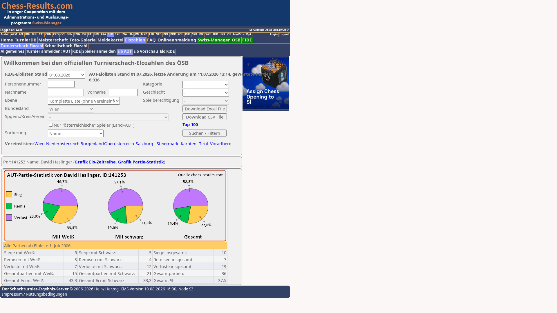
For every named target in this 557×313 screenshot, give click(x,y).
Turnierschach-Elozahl (22, 45)
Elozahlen (135, 40)
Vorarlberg (221, 143)
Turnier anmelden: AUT (48, 51)
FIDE (247, 40)
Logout (284, 34)
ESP (84, 34)
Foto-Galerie (83, 40)
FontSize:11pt (242, 34)
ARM (14, 34)
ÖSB (236, 40)
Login (274, 34)
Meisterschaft (53, 40)
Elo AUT (124, 51)
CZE (62, 34)
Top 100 (190, 124)
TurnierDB (26, 40)
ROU (180, 34)
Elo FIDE (167, 51)
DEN (70, 34)
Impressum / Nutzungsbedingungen (34, 294)
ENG (77, 34)
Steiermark (167, 143)
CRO (56, 34)
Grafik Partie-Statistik (141, 162)
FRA (103, 34)
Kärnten (188, 143)
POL (166, 34)
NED (159, 34)
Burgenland (92, 143)
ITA (131, 34)
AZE (21, 34)
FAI (90, 34)
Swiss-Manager (214, 40)
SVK (201, 34)
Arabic (5, 34)
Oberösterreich (119, 143)
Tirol (203, 143)
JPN (136, 34)
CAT (41, 34)
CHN (48, 34)
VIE (229, 34)
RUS (187, 34)
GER (110, 34)
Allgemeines (12, 51)
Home (7, 40)
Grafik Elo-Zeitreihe (95, 162)
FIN (96, 34)
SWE (208, 34)
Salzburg (144, 143)
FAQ (151, 40)
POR (173, 34)
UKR (222, 34)
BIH (27, 34)
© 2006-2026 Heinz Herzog (94, 289)
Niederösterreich (62, 143)
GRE (117, 34)
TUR (215, 34)
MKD (144, 34)
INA (124, 34)
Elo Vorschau (145, 51)
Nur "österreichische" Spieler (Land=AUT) (94, 125)
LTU (151, 34)
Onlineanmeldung (177, 40)
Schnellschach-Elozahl (66, 45)
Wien (40, 143)
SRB (194, 34)
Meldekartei (110, 40)
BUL (34, 34)
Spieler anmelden (99, 51)
